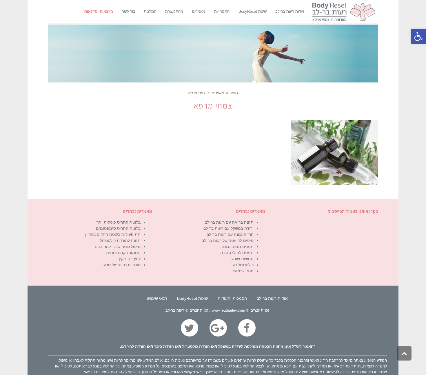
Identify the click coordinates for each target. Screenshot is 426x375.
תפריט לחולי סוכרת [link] (237, 252)
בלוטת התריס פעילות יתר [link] (119, 222)
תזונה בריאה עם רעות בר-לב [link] (229, 222)
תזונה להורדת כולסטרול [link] (120, 240)
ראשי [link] (234, 93)
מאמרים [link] (218, 93)
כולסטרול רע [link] (243, 264)
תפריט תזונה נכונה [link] (238, 246)
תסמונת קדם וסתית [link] (123, 252)
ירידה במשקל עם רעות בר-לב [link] (228, 228)
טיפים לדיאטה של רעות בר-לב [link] (228, 240)
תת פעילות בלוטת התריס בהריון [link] (113, 234)
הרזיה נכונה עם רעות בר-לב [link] (230, 234)
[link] (418, 36)
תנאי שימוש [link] (243, 271)
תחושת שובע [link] (242, 258)
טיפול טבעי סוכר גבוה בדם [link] (118, 246)
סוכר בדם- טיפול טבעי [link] (121, 264)
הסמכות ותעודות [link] (232, 298)
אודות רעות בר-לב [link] (272, 298)
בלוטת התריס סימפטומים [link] (118, 228)
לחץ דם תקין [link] (130, 258)
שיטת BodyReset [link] (192, 298)
